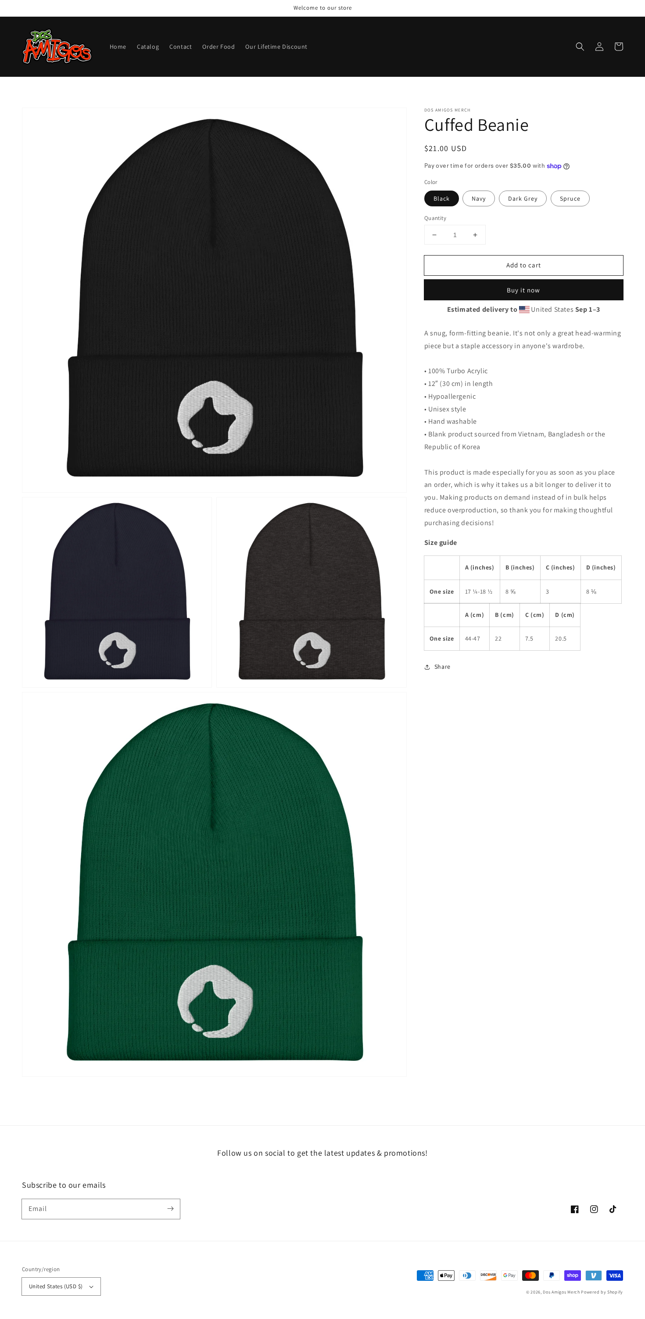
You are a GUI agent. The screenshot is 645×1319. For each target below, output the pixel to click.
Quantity (435, 218)
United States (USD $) (55, 1286)
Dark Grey (523, 198)
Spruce (570, 198)
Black (442, 198)
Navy (479, 198)
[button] (580, 46)
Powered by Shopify (602, 1292)
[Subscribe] (170, 1208)
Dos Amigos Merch (561, 1292)
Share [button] (442, 667)
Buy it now (523, 290)
